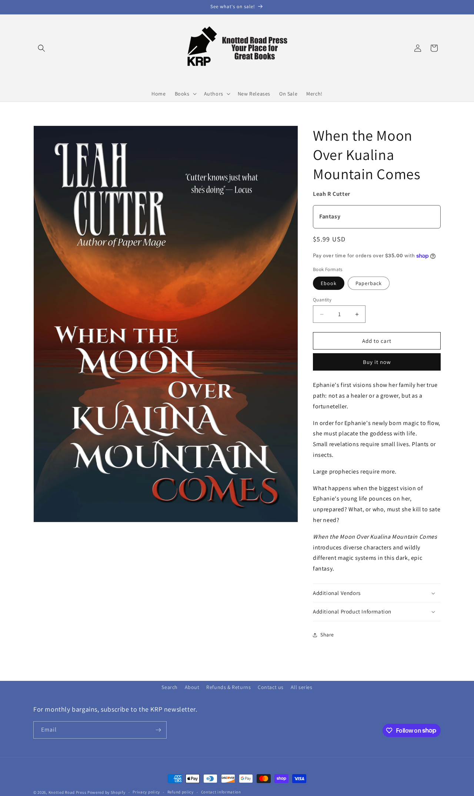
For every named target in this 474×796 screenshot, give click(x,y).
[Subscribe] (158, 730)
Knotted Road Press (68, 792)
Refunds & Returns (228, 687)
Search (169, 687)
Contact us (271, 687)
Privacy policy (146, 792)
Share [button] (327, 634)
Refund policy (180, 792)
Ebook (329, 283)
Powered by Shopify (106, 792)
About (192, 687)
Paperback (369, 283)
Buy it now (377, 361)
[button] (41, 48)
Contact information (221, 792)
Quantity (322, 300)
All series (302, 687)
